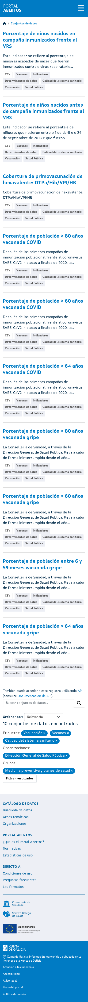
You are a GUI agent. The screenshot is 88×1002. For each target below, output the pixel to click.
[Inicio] (4, 23)
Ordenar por (12, 717)
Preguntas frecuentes (19, 880)
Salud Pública (34, 87)
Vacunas (22, 74)
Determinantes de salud (21, 81)
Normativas (12, 848)
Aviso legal (10, 980)
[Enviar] (79, 703)
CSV (7, 74)
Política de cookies (15, 994)
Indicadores (40, 74)
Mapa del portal (13, 987)
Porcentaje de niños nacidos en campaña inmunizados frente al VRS (40, 40)
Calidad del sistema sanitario (62, 81)
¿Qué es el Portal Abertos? (23, 842)
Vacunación (12, 87)
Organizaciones (15, 823)
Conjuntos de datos (24, 23)
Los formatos (13, 887)
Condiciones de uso (17, 873)
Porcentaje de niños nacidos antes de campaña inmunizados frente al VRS (43, 111)
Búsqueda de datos (17, 810)
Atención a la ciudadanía (18, 967)
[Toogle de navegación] (81, 8)
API (80, 691)
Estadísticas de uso (18, 855)
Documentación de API (34, 696)
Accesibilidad (11, 974)
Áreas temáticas (16, 817)
